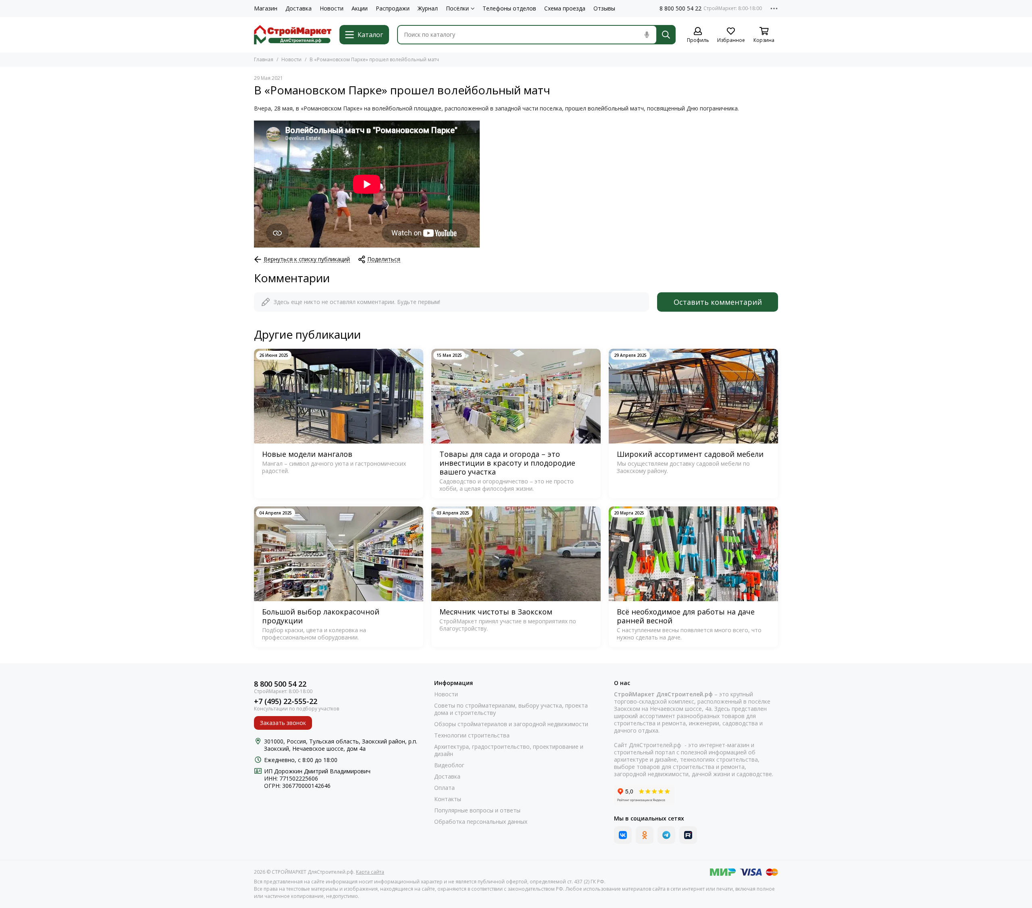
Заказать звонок (283, 723)
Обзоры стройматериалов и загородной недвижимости (511, 724)
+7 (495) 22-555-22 (285, 701)
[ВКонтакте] (623, 835)
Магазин (265, 8)
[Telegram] (666, 835)
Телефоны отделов (509, 8)
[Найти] (666, 34)
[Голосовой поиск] (646, 34)
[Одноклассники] (644, 835)
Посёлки (457, 8)
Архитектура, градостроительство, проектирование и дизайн (508, 750)
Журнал (428, 8)
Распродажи (393, 8)
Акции (360, 8)
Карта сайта (370, 871)
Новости (331, 8)
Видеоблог (449, 765)
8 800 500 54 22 (680, 8)
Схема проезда (564, 8)
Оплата (444, 787)
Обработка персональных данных (480, 821)
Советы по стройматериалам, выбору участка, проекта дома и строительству (511, 709)
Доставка (298, 8)
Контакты (447, 799)
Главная (263, 59)
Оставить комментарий (718, 302)
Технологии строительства (472, 735)
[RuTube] (688, 835)
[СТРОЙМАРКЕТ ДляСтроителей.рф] (292, 34)
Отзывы (604, 8)
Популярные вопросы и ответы (477, 810)
